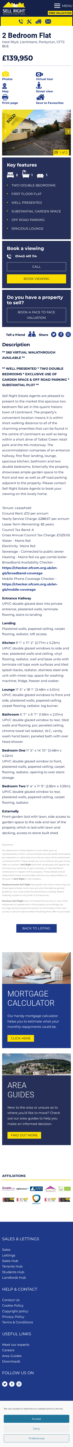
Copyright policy (15, 1311)
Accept (36, 1418)
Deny (36, 1428)
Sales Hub (10, 1261)
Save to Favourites (50, 103)
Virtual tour (44, 79)
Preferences (36, 1438)
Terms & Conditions (17, 1322)
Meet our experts (15, 1345)
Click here (21, 1038)
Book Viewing (36, 279)
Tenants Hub (12, 1266)
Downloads (11, 1361)
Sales (6, 1250)
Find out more (24, 1135)
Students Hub (13, 1272)
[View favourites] (40, 21)
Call (36, 267)
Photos (7, 79)
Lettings (8, 1255)
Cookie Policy (13, 1306)
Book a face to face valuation (36, 315)
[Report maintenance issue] (31, 21)
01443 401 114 (26, 256)
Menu (67, 6)
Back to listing (36, 928)
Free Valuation (60, 13)
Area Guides (12, 1356)
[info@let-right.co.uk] (49, 21)
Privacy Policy (13, 1317)
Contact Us (11, 1300)
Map (5, 91)
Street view (44, 91)
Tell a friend (15, 335)
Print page (10, 103)
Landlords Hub (14, 1278)
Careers (8, 1350)
